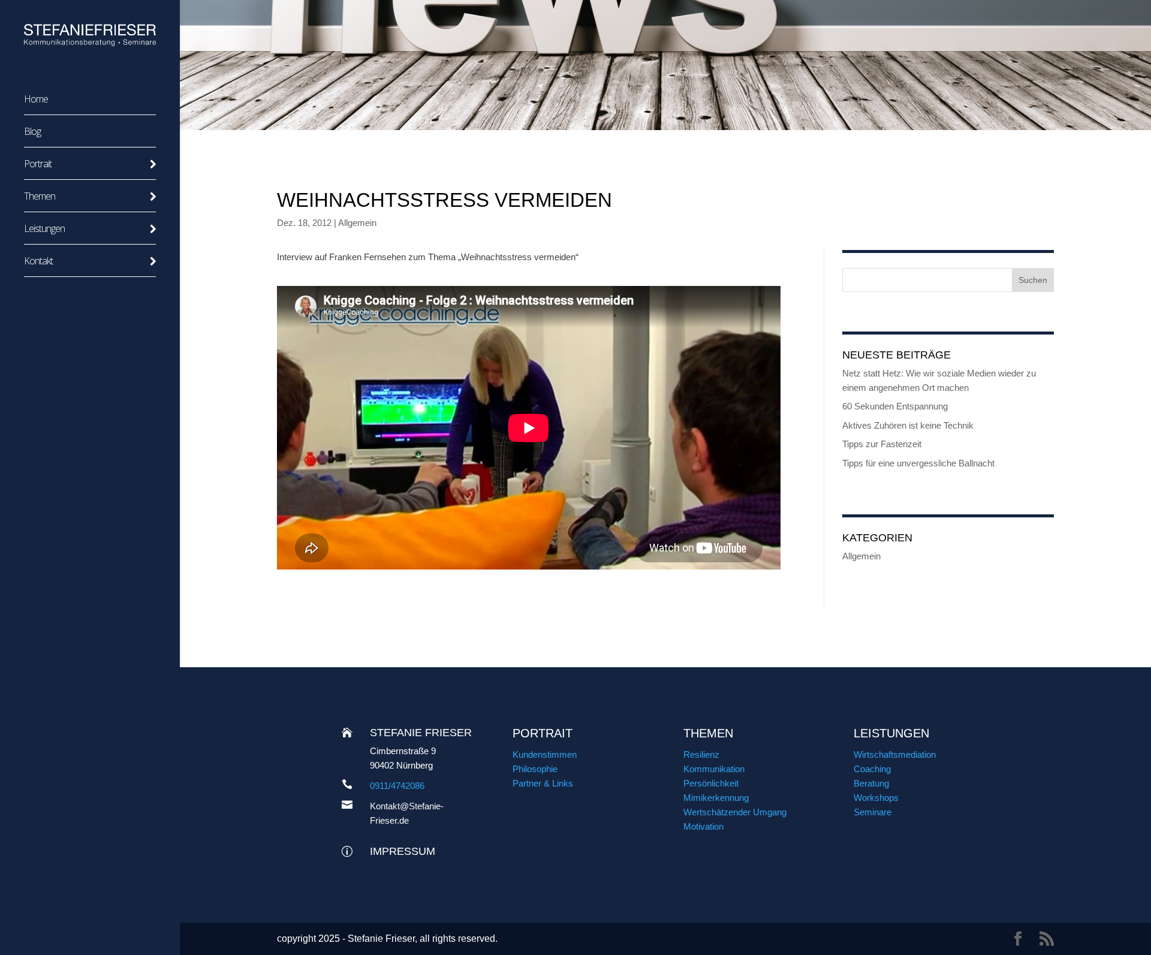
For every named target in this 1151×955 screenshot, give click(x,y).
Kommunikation (714, 769)
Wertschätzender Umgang (735, 812)
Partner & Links (543, 783)
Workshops (876, 798)
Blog (32, 132)
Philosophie (535, 769)
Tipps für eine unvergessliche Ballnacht (918, 463)
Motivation (703, 826)
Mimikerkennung (716, 798)
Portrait (38, 164)
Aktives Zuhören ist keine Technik (908, 425)
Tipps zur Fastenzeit (881, 444)
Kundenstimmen (545, 754)
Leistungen (44, 229)
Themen (39, 197)
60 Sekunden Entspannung (895, 406)
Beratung (871, 783)
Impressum (402, 851)
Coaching (872, 769)
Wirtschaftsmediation (895, 754)
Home (36, 100)
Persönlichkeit (711, 783)
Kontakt (38, 262)
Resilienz (701, 754)
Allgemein (357, 223)
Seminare (872, 812)
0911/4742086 (397, 786)
